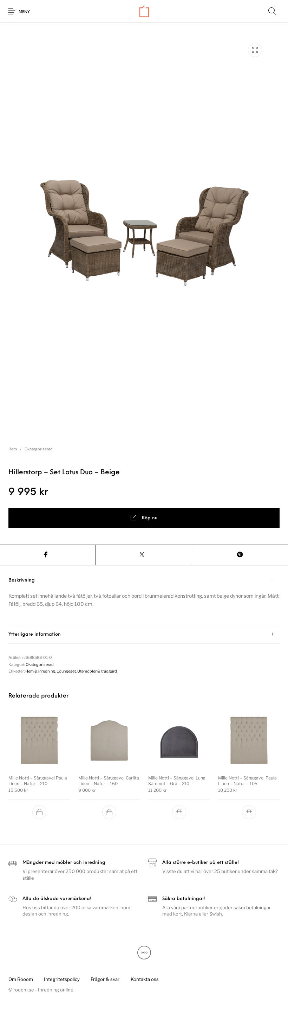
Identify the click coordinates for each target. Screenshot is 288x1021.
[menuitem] (20, 979)
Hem (12, 449)
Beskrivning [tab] (21, 580)
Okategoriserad (39, 449)
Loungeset (66, 671)
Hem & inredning (40, 671)
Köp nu (149, 518)
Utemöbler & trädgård (97, 671)
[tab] (144, 598)
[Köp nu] (39, 812)
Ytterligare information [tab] (34, 634)
